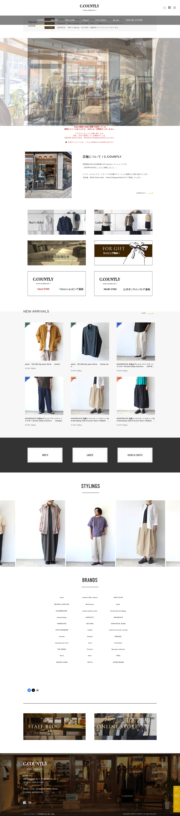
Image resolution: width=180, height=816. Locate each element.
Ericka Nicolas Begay (118, 611)
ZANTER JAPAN (62, 662)
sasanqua (61, 643)
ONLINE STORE (134, 20)
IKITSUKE (90, 623)
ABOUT (54, 20)
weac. (90, 655)
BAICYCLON (118, 597)
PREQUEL (118, 636)
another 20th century (90, 597)
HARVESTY (90, 617)
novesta (62, 636)
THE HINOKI (61, 649)
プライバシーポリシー (30, 814)
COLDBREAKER (61, 611)
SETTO (89, 662)
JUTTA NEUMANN (61, 630)
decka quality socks (90, 611)
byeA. (118, 604)
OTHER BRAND (118, 662)
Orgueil (90, 636)
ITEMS (85, 20)
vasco (62, 655)
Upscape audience (118, 649)
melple (90, 630)
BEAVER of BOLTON (61, 604)
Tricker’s (90, 649)
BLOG (116, 20)
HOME (40, 20)
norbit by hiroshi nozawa (118, 630)
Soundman (118, 643)
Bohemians (90, 604)
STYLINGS (100, 20)
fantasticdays (62, 617)
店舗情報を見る (141, 193)
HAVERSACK (118, 617)
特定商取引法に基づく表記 (46, 814)
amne (62, 597)
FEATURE (70, 20)
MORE (144, 313)
